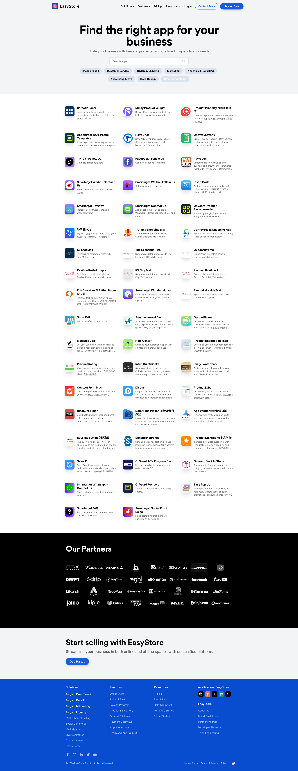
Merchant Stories (164, 710)
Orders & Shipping (148, 70)
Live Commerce (75, 734)
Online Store (117, 693)
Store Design (148, 79)
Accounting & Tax (121, 79)
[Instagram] (74, 755)
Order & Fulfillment (120, 716)
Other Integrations (175, 79)
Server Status (162, 716)
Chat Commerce (75, 740)
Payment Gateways (121, 721)
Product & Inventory (121, 710)
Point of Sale (117, 699)
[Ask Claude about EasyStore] (207, 694)
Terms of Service (209, 763)
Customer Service (118, 70)
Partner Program (207, 721)
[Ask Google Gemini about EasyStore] (214, 694)
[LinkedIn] (81, 755)
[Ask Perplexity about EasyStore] (221, 694)
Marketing (173, 70)
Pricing (158, 6)
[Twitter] (88, 755)
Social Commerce (76, 723)
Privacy (224, 763)
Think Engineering (208, 732)
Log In (188, 6)
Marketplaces (73, 729)
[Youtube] (95, 755)
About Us (203, 710)
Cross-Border (73, 746)
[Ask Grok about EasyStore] (228, 694)
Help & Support (163, 705)
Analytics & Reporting (201, 70)
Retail (75, 700)
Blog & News (161, 699)
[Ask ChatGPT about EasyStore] (201, 694)
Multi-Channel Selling (78, 718)
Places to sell (91, 70)
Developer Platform (209, 727)
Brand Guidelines (208, 716)
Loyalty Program (119, 705)
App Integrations (119, 727)
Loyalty (76, 712)
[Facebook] (68, 755)
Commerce (78, 694)
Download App (119, 732)
